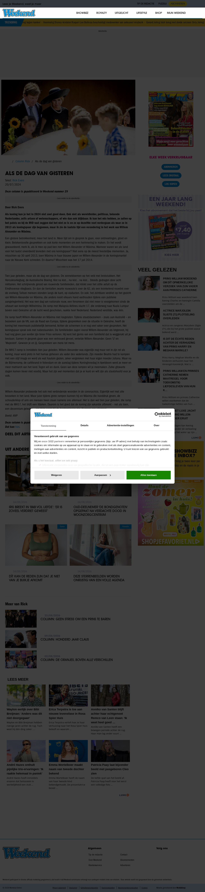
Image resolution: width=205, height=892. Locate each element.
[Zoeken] (199, 13)
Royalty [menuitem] (101, 12)
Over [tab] (156, 425)
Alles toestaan (148, 475)
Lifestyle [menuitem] (141, 12)
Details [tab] (84, 425)
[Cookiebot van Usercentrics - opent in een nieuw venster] (157, 414)
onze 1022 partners (53, 441)
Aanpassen (100, 475)
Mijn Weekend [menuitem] (176, 12)
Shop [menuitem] (158, 12)
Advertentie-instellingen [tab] (120, 425)
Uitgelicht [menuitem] (121, 12)
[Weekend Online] (19, 13)
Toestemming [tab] (48, 425)
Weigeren (56, 475)
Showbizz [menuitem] (82, 12)
